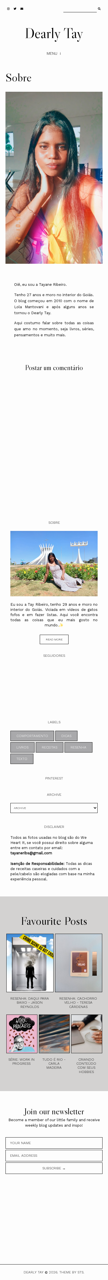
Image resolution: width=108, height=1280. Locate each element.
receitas (49, 747)
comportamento (32, 736)
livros (22, 747)
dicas (66, 736)
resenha (78, 747)
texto (21, 759)
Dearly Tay (54, 33)
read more (54, 639)
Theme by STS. (71, 1272)
